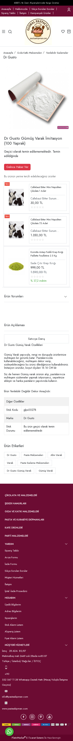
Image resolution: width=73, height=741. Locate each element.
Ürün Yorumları (13, 296)
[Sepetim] (69, 31)
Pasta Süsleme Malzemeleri (35, 463)
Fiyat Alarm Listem (14, 638)
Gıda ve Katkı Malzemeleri (22, 511)
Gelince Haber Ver (17, 167)
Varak (10, 463)
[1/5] (6, 313)
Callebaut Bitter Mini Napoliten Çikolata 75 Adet (46, 221)
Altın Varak (56, 455)
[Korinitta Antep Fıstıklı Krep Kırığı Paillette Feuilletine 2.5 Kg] (16, 266)
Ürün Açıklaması (14, 325)
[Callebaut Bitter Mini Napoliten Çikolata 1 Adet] (16, 197)
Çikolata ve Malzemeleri (21, 495)
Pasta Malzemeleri (33, 455)
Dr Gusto (11, 455)
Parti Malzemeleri (16, 536)
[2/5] (8, 313)
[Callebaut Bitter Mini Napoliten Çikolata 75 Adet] (16, 229)
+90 (7, 674)
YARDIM (9, 544)
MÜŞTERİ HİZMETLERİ (17, 645)
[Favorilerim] (63, 31)
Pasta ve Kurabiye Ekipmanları (24, 519)
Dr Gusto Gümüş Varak (19, 471)
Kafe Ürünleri (14, 527)
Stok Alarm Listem (14, 625)
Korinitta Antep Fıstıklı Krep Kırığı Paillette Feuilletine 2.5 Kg (47, 254)
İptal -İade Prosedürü (16, 591)
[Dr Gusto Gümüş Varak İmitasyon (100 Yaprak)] (36, 96)
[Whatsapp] (9, 731)
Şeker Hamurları (15, 503)
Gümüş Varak (46, 471)
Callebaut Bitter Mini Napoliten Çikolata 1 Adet (46, 189)
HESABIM (10, 598)
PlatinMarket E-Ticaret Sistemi (28, 738)
